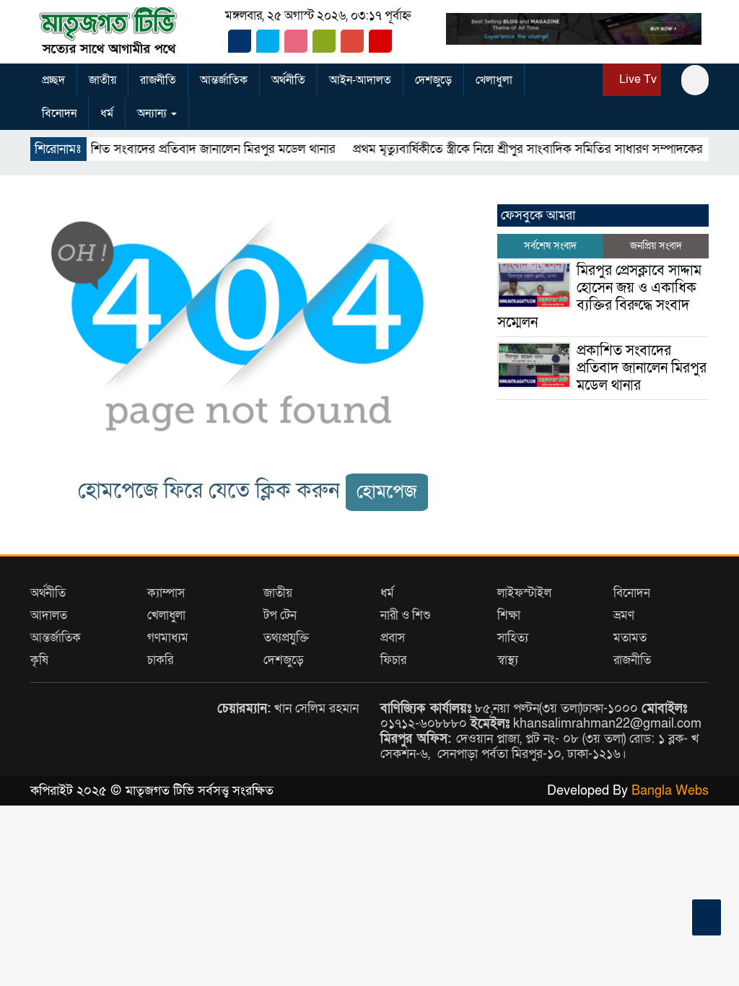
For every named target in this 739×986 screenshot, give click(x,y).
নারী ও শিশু (405, 615)
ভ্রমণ (623, 615)
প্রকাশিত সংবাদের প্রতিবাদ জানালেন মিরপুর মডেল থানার (182, 149)
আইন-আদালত (360, 80)
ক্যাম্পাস (166, 593)
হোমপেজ (387, 492)
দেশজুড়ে (433, 80)
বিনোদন (59, 113)
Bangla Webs (670, 790)
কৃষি (39, 660)
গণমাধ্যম (167, 637)
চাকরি (160, 660)
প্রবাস (392, 637)
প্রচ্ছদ (53, 80)
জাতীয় (102, 80)
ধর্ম (106, 113)
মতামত (630, 637)
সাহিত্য (512, 637)
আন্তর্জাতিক (224, 80)
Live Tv (636, 79)
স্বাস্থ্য (507, 660)
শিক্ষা (508, 615)
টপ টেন (280, 615)
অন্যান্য (153, 113)
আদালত (48, 615)
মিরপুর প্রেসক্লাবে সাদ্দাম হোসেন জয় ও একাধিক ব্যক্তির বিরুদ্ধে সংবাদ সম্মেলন (599, 296)
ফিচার (393, 660)
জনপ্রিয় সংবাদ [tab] (656, 246)
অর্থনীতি (288, 80)
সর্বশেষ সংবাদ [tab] (550, 246)
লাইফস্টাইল (524, 593)
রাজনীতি (158, 80)
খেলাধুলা (494, 80)
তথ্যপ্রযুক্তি (286, 637)
